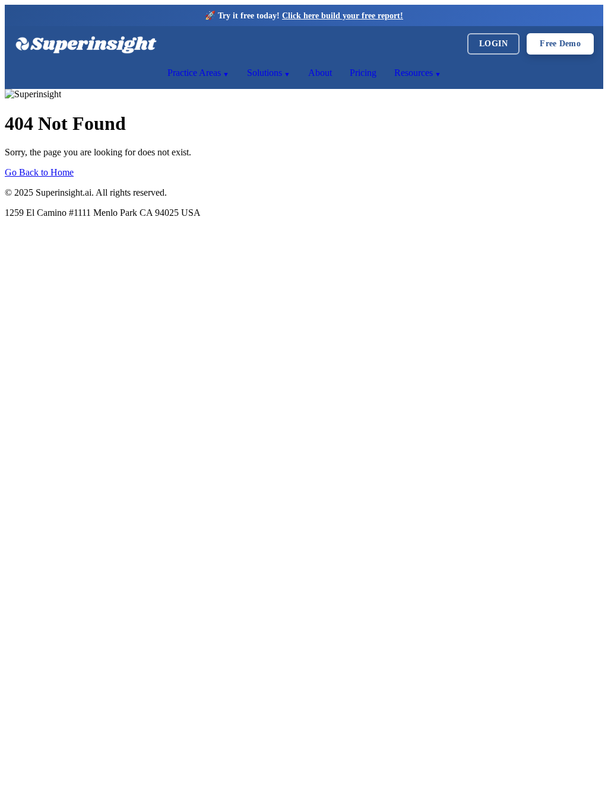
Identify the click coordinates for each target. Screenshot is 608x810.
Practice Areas (194, 73)
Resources (413, 73)
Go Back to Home (39, 172)
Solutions (264, 73)
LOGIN (493, 43)
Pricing (363, 73)
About (320, 73)
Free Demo (560, 43)
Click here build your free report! (342, 15)
